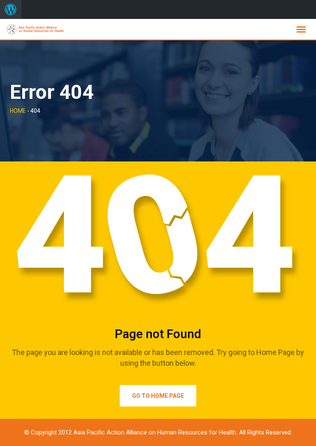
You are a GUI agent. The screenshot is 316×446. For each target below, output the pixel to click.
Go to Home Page (158, 395)
